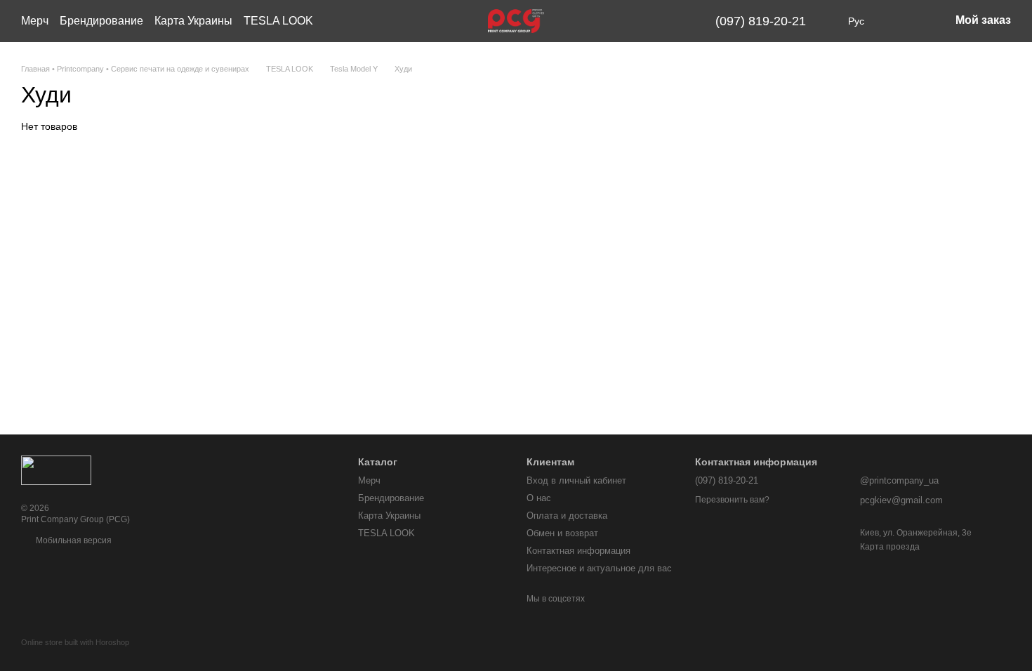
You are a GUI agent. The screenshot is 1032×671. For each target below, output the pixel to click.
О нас (539, 498)
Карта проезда (890, 547)
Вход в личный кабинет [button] (576, 480)
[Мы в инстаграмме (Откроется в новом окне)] (642, 21)
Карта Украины (193, 21)
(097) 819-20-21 (760, 21)
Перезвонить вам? (732, 500)
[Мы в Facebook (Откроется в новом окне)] (625, 21)
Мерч (34, 21)
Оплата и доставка (567, 515)
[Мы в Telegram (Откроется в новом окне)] (659, 21)
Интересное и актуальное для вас (599, 568)
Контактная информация (578, 550)
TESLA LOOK (278, 21)
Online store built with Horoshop (75, 642)
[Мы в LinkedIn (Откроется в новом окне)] (676, 21)
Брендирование (101, 21)
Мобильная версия (73, 540)
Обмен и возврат (562, 533)
